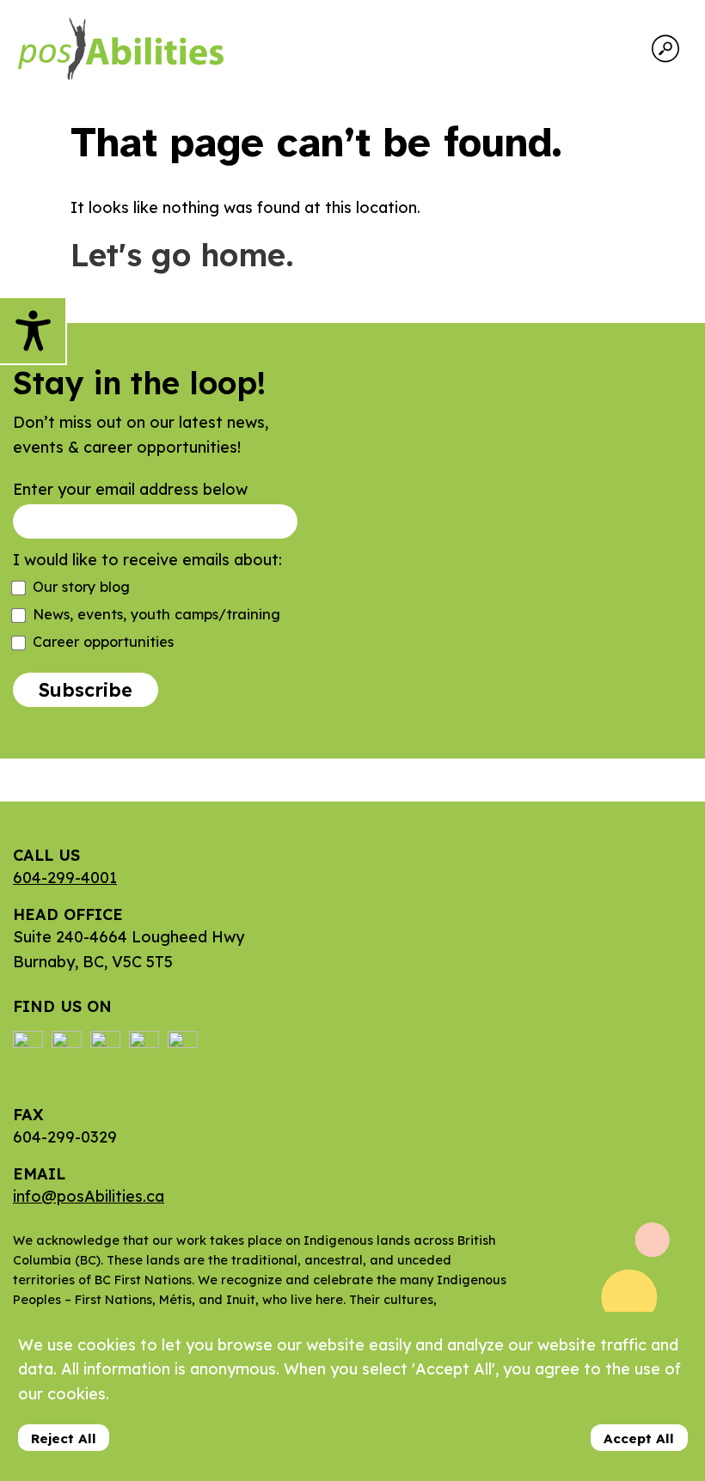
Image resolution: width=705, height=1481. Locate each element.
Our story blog (81, 586)
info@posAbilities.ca (88, 1196)
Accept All (639, 1438)
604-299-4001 (65, 877)
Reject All (63, 1438)
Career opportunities (103, 641)
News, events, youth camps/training (156, 614)
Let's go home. (182, 254)
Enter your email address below (130, 489)
